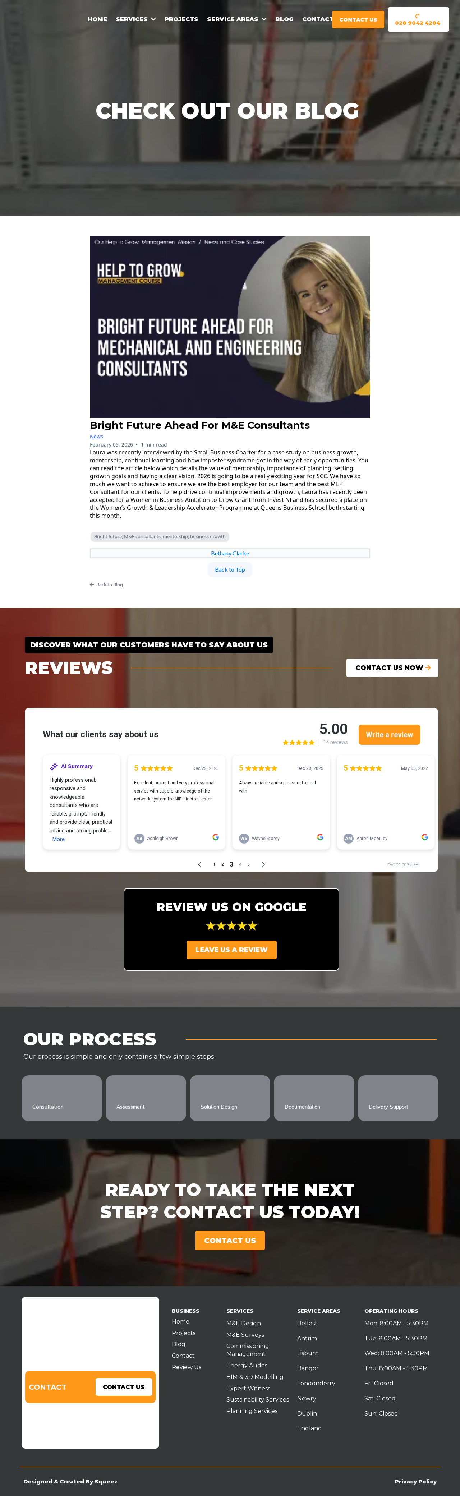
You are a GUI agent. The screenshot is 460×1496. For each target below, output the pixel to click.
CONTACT (47, 1387)
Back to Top (230, 569)
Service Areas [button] (233, 19)
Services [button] (133, 19)
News (96, 436)
